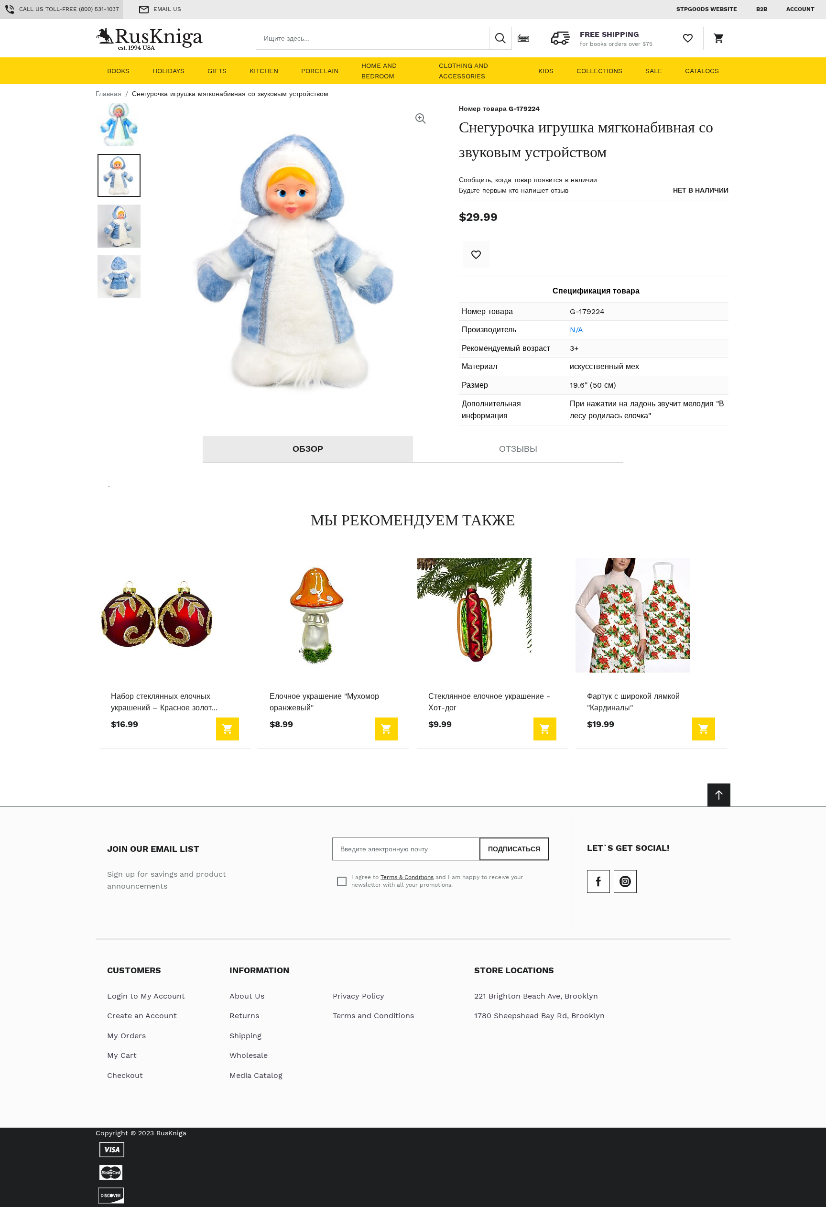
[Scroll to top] (718, 794)
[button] (119, 124)
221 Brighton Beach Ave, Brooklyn (536, 995)
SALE (653, 71)
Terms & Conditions (407, 877)
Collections (599, 71)
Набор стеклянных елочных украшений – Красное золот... (164, 702)
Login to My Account (146, 995)
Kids (546, 71)
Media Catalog (256, 1075)
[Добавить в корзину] (227, 729)
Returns (244, 1015)
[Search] (500, 38)
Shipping (245, 1035)
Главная (108, 94)
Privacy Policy (358, 995)
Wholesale (248, 1055)
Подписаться (514, 849)
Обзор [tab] (308, 449)
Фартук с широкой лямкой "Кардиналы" (633, 702)
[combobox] (384, 38)
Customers (134, 970)
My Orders (126, 1035)
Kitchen (264, 71)
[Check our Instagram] (625, 881)
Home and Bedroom (379, 71)
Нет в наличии (700, 190)
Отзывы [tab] (518, 449)
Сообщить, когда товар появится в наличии (528, 180)
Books (118, 71)
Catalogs (702, 71)
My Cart (122, 1055)
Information (259, 970)
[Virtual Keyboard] (523, 38)
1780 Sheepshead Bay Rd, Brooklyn (539, 1015)
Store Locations (514, 970)
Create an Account (142, 1015)
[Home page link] (157, 38)
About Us (246, 995)
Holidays (168, 71)
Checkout (125, 1075)
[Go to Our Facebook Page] (598, 881)
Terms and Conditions (373, 1015)
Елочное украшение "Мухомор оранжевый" (324, 702)
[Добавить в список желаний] (476, 254)
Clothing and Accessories (463, 71)
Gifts (217, 71)
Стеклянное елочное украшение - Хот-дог (489, 702)
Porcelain (319, 71)
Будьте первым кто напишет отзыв (513, 190)
